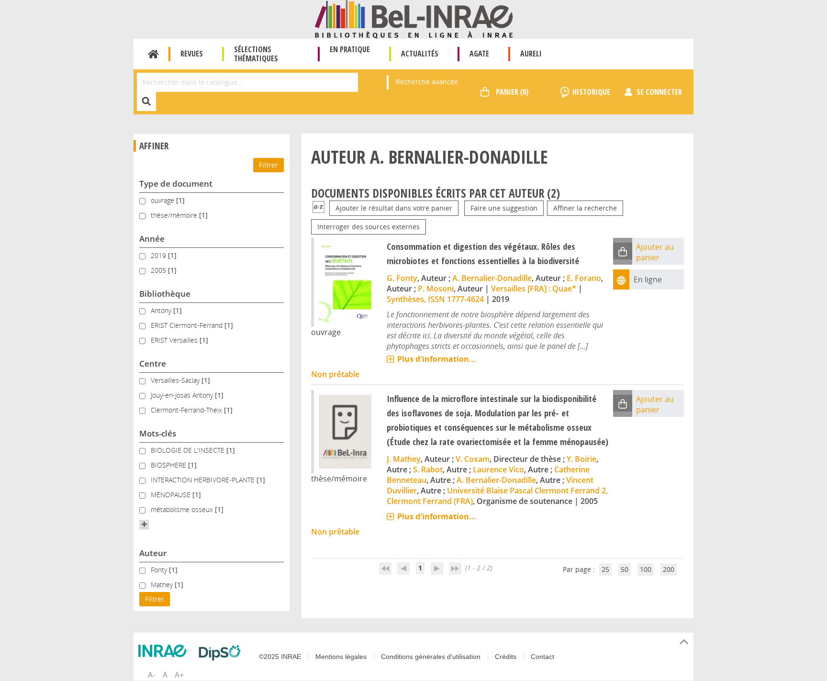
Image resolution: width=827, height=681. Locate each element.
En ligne (648, 279)
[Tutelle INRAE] (164, 651)
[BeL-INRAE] (413, 18)
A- (151, 675)
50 (624, 569)
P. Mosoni (436, 288)
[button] (144, 524)
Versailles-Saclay (176, 380)
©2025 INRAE (280, 656)
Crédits (505, 656)
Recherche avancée (427, 81)
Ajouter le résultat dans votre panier (393, 207)
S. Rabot (428, 469)
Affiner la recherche (585, 207)
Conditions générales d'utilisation (431, 656)
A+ (179, 675)
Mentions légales (341, 656)
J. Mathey (404, 459)
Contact (542, 656)
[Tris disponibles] (318, 208)
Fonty (160, 569)
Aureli (531, 53)
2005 (159, 270)
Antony (162, 310)
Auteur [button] (153, 552)
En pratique (350, 49)
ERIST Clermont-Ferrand (187, 325)
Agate (479, 53)
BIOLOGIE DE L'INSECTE (188, 450)
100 (645, 569)
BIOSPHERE (169, 464)
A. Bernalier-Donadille (492, 278)
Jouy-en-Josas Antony (183, 395)
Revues (191, 53)
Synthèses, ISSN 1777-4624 (435, 299)
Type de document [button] (175, 183)
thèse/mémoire (175, 215)
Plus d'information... (436, 359)
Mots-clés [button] (157, 433)
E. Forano (584, 278)
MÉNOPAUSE (171, 494)
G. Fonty (402, 278)
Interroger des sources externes (368, 226)
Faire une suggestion (503, 207)
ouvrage (163, 200)
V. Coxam (473, 459)
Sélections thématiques (256, 54)
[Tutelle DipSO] (222, 653)
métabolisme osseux (183, 509)
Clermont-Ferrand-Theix (187, 409)
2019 (159, 255)
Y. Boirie (581, 459)
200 (668, 569)
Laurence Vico (498, 469)
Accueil (153, 54)
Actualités (419, 53)
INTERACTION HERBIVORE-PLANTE (204, 479)
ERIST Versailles (175, 340)
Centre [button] (152, 363)
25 (605, 569)
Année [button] (152, 238)
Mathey (163, 584)
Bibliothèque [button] (164, 293)
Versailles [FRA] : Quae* (533, 288)
